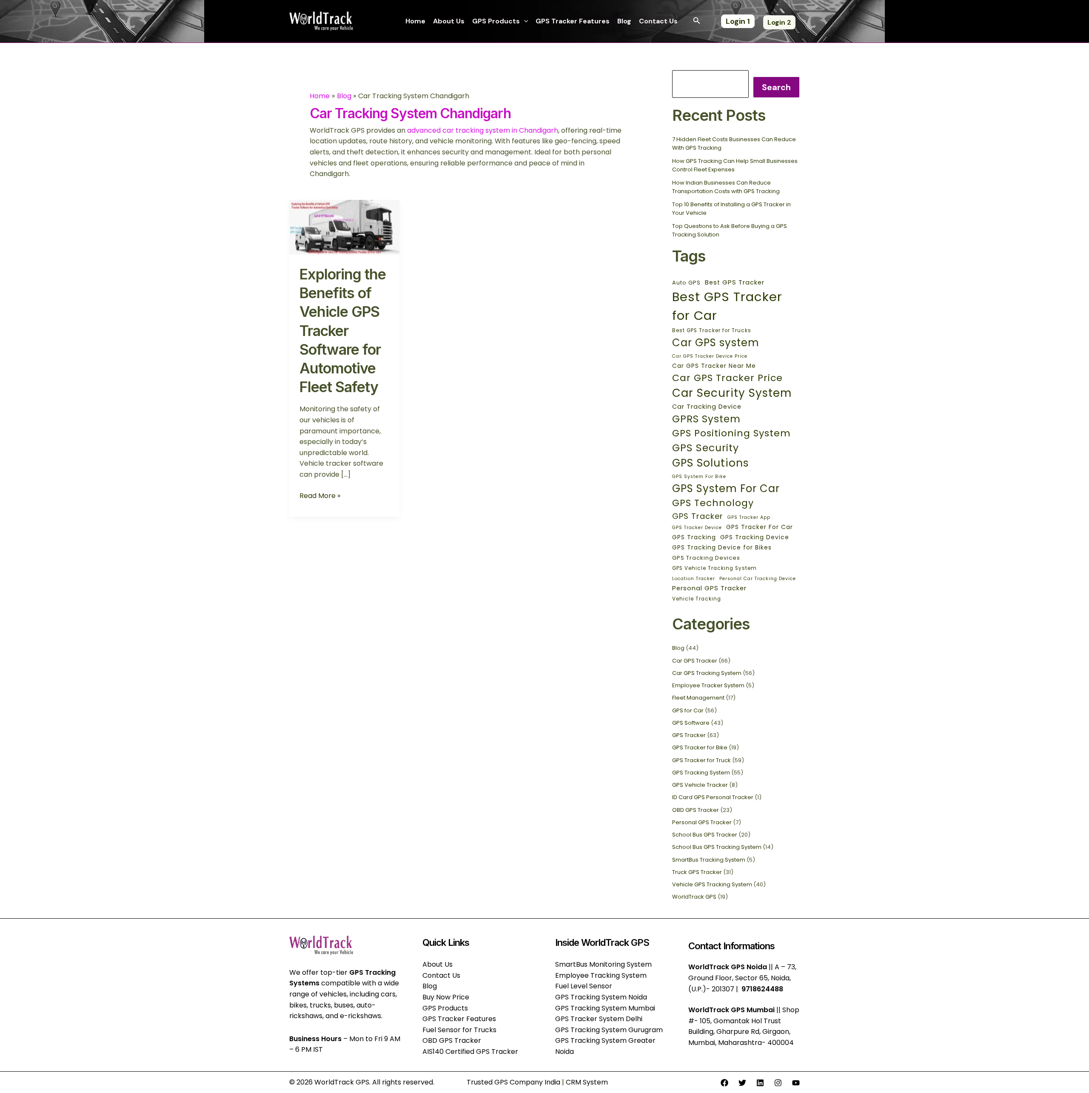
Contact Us (658, 21)
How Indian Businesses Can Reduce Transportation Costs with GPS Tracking (726, 187)
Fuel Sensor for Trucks (459, 1030)
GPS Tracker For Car (759, 527)
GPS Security (705, 448)
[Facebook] (724, 1083)
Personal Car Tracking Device (757, 578)
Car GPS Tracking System (706, 673)
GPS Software (691, 723)
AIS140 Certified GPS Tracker (470, 1051)
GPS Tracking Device (754, 537)
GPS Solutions (710, 462)
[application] (524, 21)
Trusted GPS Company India (513, 1082)
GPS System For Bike (699, 476)
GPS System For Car (726, 488)
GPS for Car (688, 710)
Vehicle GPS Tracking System (712, 884)
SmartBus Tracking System (708, 860)
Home (415, 21)
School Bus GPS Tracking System (716, 847)
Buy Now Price (445, 997)
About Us (449, 21)
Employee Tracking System (601, 975)
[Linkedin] (760, 1083)
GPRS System (706, 419)
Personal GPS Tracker (709, 588)
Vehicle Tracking (696, 598)
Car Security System (732, 393)
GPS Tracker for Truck (701, 760)
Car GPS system (715, 343)
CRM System (587, 1082)
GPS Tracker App (748, 517)
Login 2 (779, 22)
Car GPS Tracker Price (727, 377)
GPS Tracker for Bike (699, 747)
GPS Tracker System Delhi (598, 1019)
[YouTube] (796, 1083)
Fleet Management (698, 698)
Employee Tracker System (708, 685)
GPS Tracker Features (573, 21)
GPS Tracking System (701, 773)
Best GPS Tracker (734, 282)
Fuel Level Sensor (583, 986)
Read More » (319, 495)
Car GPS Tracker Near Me (714, 365)
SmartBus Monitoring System (603, 964)
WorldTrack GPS (694, 897)
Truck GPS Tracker (697, 872)
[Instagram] (778, 1083)
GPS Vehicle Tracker (700, 785)
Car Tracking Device (706, 406)
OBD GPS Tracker (695, 810)
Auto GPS (686, 283)
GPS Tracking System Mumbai (605, 1008)
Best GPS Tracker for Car (727, 306)
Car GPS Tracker (694, 661)
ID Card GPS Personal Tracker (712, 797)
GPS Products (496, 21)
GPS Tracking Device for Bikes (722, 547)
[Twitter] (742, 1083)
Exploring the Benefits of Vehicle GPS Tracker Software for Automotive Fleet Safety (342, 330)
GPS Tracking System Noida (601, 997)
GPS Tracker (697, 516)
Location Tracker (693, 578)
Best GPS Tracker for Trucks (711, 330)
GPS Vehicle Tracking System (714, 568)
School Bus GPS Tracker (704, 835)
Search (776, 87)
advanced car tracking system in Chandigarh (482, 130)
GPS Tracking (694, 537)
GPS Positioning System (731, 433)
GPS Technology (713, 502)
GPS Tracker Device (697, 527)
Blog (624, 21)
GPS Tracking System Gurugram (609, 1030)
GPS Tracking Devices (706, 558)
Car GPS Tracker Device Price (709, 356)
